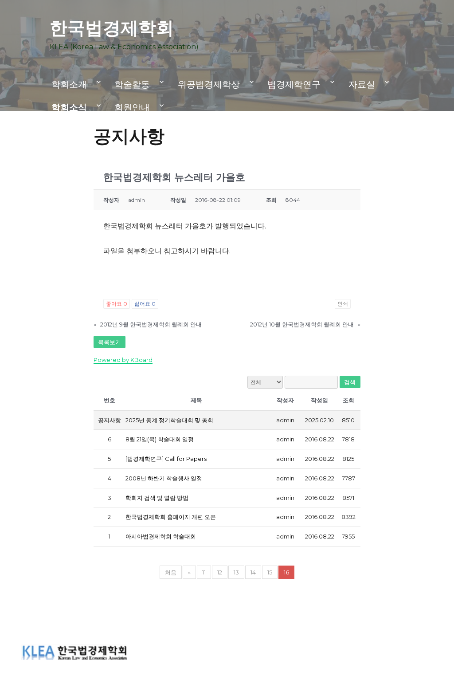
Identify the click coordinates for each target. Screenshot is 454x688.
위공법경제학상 (209, 84)
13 (236, 572)
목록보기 (109, 342)
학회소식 (69, 107)
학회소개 (69, 84)
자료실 (361, 84)
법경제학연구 (294, 84)
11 (204, 572)
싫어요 (145, 303)
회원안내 (132, 107)
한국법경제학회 (112, 28)
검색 (350, 381)
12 (219, 572)
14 (253, 572)
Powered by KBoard (123, 359)
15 (269, 572)
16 (286, 572)
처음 (170, 572)
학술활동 (132, 84)
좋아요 (116, 303)
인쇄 (342, 303)
